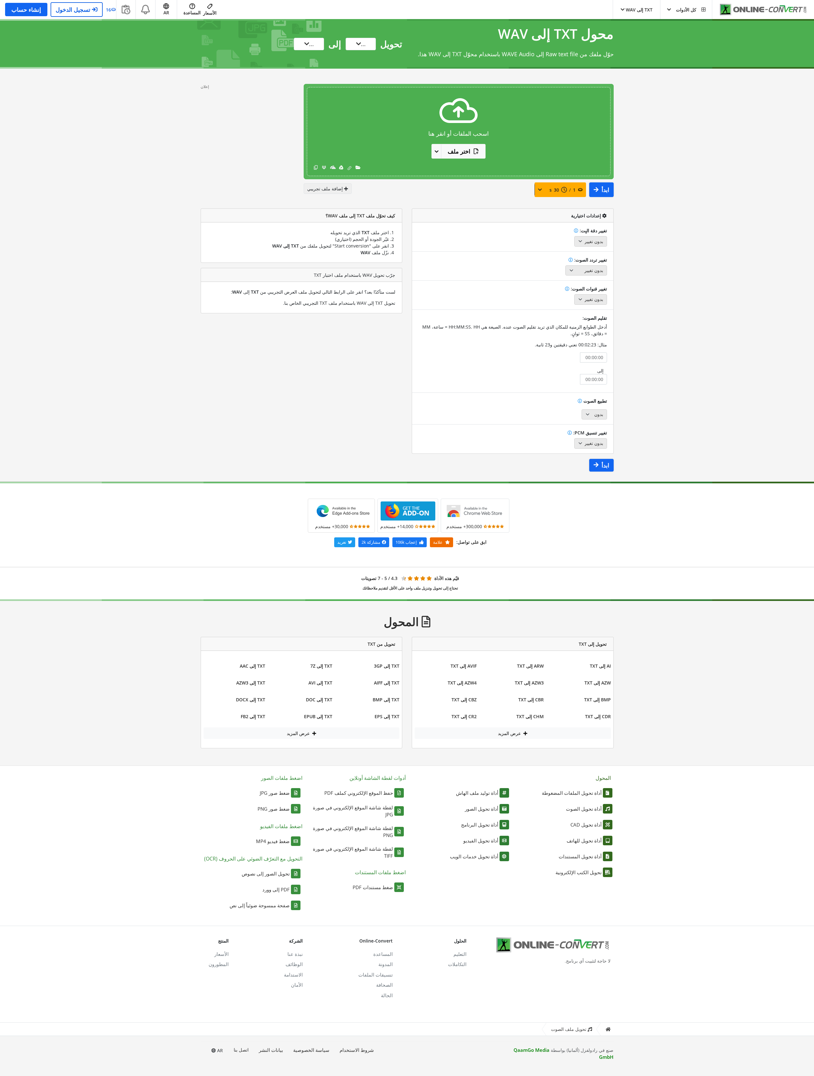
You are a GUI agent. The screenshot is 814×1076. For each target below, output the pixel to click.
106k (406, 542)
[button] (686, 9)
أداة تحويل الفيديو (480, 840)
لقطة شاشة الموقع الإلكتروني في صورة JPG (353, 811)
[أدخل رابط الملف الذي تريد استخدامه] (349, 167)
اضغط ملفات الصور (281, 777)
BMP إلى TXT (597, 700)
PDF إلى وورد (276, 889)
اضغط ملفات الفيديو (281, 826)
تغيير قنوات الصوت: (588, 289)
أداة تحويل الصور (481, 809)
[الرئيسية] (608, 1029)
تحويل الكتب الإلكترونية (578, 872)
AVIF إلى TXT (464, 666)
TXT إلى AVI (320, 683)
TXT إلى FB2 (253, 716)
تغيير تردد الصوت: (590, 260)
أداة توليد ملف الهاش (477, 793)
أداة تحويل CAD (586, 824)
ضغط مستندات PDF (373, 887)
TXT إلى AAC (252, 666)
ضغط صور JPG (275, 793)
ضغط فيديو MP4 (273, 841)
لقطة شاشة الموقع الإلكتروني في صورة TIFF (353, 852)
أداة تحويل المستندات (580, 856)
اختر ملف (459, 151)
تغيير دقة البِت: (592, 231)
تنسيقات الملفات (375, 974)
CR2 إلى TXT (464, 716)
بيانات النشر (271, 1050)
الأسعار (210, 13)
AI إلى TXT (600, 666)
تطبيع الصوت (594, 401)
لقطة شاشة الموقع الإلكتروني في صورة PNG (353, 832)
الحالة (387, 995)
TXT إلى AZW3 (250, 683)
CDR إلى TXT (598, 716)
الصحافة (384, 985)
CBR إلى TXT (531, 700)
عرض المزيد (510, 733)
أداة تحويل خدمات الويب (474, 856)
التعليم (459, 954)
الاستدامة (293, 974)
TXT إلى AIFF (386, 683)
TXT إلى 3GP (386, 666)
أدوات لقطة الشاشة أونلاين (377, 777)
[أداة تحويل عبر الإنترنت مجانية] (760, 10)
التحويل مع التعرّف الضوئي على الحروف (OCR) (253, 858)
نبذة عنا (295, 954)
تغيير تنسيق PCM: (589, 433)
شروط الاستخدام (357, 1050)
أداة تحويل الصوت (584, 809)
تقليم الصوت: (595, 318)
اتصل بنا (241, 1050)
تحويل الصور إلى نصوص (266, 873)
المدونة (385, 964)
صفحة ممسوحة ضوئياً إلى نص (260, 905)
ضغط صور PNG (274, 809)
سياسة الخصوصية (311, 1050)
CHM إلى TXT (530, 716)
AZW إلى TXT (597, 683)
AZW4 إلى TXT (462, 683)
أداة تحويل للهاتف (584, 840)
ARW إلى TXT (530, 666)
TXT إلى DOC (319, 700)
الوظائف (294, 964)
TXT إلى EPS (387, 716)
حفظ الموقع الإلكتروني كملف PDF (358, 793)
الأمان (297, 985)
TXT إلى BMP (386, 700)
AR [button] (166, 13)
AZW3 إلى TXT (529, 683)
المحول (603, 777)
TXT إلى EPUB (318, 716)
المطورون (219, 964)
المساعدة (192, 13)
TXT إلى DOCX (250, 700)
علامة (438, 542)
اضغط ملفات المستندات (380, 872)
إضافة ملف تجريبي (325, 189)
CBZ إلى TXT (464, 700)
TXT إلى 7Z (321, 666)
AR (219, 1050)
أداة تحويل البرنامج (479, 824)
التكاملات (457, 964)
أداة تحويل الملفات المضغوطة (572, 793)
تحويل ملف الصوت (568, 1029)
